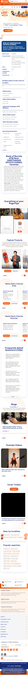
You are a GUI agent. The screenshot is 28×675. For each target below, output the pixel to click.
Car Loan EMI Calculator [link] (13, 610)
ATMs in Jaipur (15, 558)
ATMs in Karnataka (17, 566)
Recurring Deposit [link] (5, 595)
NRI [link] (11, 4)
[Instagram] (5, 650)
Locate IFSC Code (7, 551)
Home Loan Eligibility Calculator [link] (18, 611)
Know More (7, 32)
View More (13, 396)
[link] (14, 7)
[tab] (14, 590)
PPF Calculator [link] (4, 610)
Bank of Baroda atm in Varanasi (9, 119)
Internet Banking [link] (21, 601)
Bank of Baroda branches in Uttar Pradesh (11, 124)
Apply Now (15, 271)
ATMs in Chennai (14, 556)
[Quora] (17, 650)
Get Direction (14, 303)
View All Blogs (13, 407)
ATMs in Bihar (13, 561)
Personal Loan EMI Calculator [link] (7, 609)
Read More (5, 150)
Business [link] (16, 1)
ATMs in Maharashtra (15, 563)
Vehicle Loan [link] (23, 592)
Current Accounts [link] (12, 595)
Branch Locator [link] (13, 602)
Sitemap (25, 663)
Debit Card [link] (3, 601)
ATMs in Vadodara (7, 553)
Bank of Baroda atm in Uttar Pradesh (10, 117)
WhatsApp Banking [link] (5, 602)
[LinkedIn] (8, 650)
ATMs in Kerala (7, 563)
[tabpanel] (11, 261)
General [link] (2, 4)
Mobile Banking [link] (15, 601)
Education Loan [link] (16, 592)
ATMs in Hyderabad (8, 566)
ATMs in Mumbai (16, 551)
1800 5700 (14, 56)
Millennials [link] (7, 4)
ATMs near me (7, 548)
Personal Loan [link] (4, 592)
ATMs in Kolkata (7, 558)
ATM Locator (7, 183)
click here (7, 671)
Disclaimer (9, 663)
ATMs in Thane (16, 553)
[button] (12, 7)
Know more (7, 271)
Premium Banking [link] (17, 4)
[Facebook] (2, 650)
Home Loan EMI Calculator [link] (19, 609)
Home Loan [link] (10, 592)
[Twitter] (11, 650)
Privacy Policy (13, 663)
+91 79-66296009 (17, 61)
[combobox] (26, 535)
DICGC (16, 656)
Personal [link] (11, 1)
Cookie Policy (4, 663)
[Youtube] (14, 650)
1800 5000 (20, 56)
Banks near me (14, 548)
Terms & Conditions (20, 663)
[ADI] (2, 538)
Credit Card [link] (8, 601)
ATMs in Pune (6, 556)
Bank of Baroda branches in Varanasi (10, 126)
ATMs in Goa (6, 568)
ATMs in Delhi (6, 561)
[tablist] (14, 600)
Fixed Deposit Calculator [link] (6, 611)
